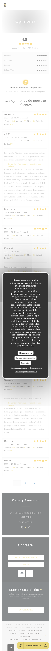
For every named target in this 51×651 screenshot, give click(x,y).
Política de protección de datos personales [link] (26, 368)
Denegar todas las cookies (25, 358)
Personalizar (25, 363)
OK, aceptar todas (25, 353)
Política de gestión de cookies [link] (26, 372)
